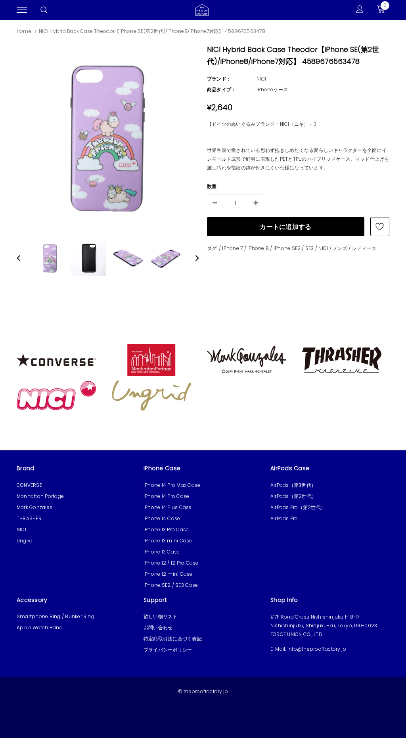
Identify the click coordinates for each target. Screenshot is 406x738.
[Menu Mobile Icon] (22, 10)
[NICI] (56, 395)
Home (24, 31)
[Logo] (201, 9)
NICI (261, 78)
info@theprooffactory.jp (317, 649)
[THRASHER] (341, 359)
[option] (108, 137)
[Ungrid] (151, 395)
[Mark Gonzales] (246, 359)
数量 (211, 186)
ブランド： (219, 78)
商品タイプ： (221, 89)
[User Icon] (360, 10)
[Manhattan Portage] (151, 359)
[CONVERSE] (56, 359)
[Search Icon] (44, 9)
